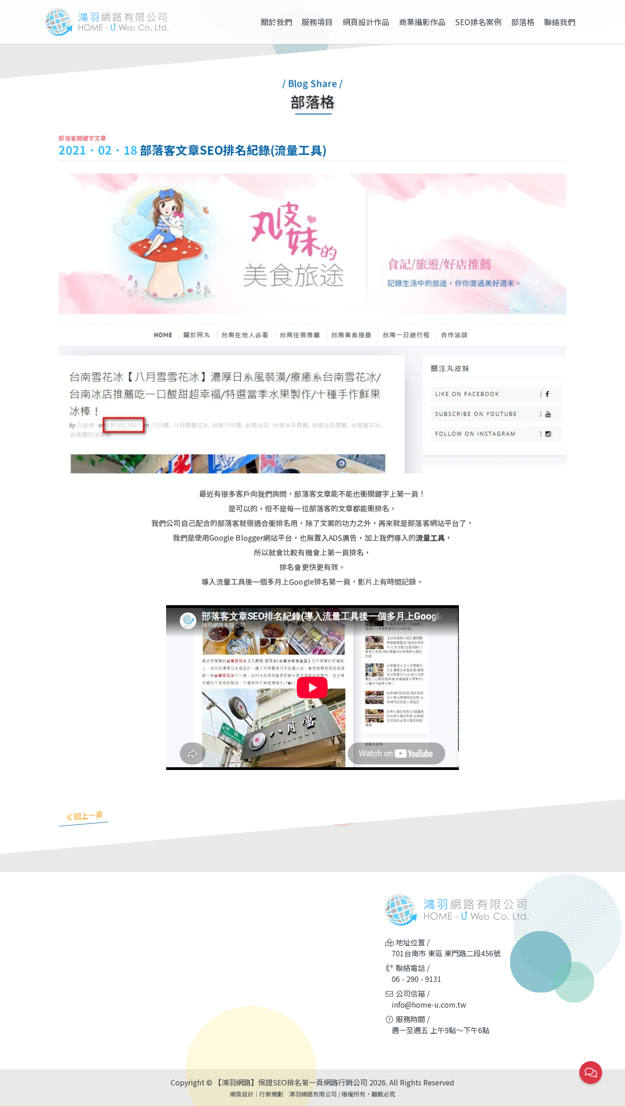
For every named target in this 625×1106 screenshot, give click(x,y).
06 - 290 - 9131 (417, 978)
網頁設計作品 (366, 21)
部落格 (522, 21)
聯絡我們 (559, 21)
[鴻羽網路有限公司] (106, 22)
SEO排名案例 (478, 21)
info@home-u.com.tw (429, 1004)
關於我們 (276, 21)
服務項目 (317, 21)
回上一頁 (88, 815)
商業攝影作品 (422, 21)
